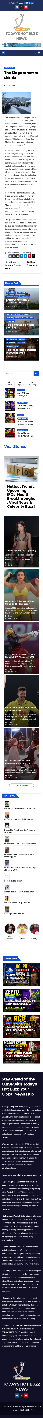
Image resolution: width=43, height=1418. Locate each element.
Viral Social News (12, 296)
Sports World (23, 418)
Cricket (20, 415)
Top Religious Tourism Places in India (21, 351)
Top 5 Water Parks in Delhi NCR (20, 326)
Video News (21, 292)
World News (24, 296)
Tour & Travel (9, 67)
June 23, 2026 (13, 982)
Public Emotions (23, 314)
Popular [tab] (20, 385)
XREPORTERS (13, 1407)
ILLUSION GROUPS (27, 1410)
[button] (35, 53)
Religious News (12, 339)
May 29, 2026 (13, 1060)
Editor (26, 982)
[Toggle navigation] (20, 53)
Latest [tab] (9, 384)
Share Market (22, 430)
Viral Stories (15, 446)
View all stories (21, 785)
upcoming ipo (22, 402)
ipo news (21, 390)
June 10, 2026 (13, 1008)
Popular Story (12, 314)
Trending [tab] (32, 385)
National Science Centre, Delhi (13, 265)
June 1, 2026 (13, 1034)
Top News (10, 317)
